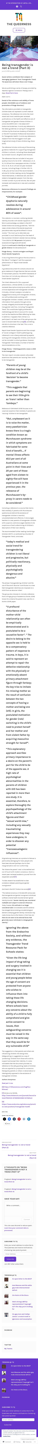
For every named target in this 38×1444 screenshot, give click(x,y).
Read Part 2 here (12, 93)
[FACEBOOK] (17, 6)
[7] (15, 877)
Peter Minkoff (15, 71)
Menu (20, 30)
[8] (29, 889)
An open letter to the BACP (22, 1279)
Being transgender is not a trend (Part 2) (16, 1145)
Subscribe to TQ (10, 1241)
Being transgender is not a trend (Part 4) (22, 1155)
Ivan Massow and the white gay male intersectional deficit (22, 1287)
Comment (27, 1219)
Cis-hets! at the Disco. (20, 1295)
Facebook (8, 1330)
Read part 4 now (7, 1083)
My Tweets (8, 1348)
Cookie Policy (6, 1436)
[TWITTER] (21, 6)
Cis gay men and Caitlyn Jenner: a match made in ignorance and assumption (22, 1316)
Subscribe (10, 1259)
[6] (25, 322)
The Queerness (19, 24)
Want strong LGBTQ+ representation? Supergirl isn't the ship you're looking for (22, 1382)
